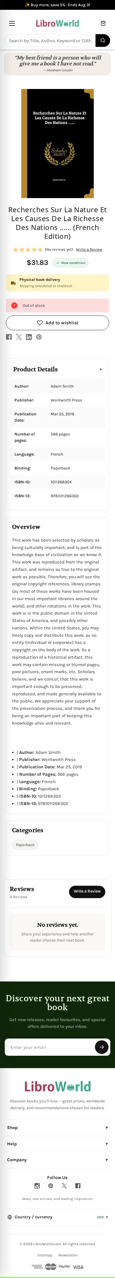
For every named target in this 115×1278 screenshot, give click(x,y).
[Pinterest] (39, 337)
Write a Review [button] (89, 249)
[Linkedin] (29, 337)
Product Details (35, 369)
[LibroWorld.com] (57, 1086)
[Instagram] (37, 1185)
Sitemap (44, 1255)
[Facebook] (9, 337)
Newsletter (68, 1255)
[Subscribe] (102, 1047)
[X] (19, 337)
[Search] (103, 40)
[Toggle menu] (12, 23)
